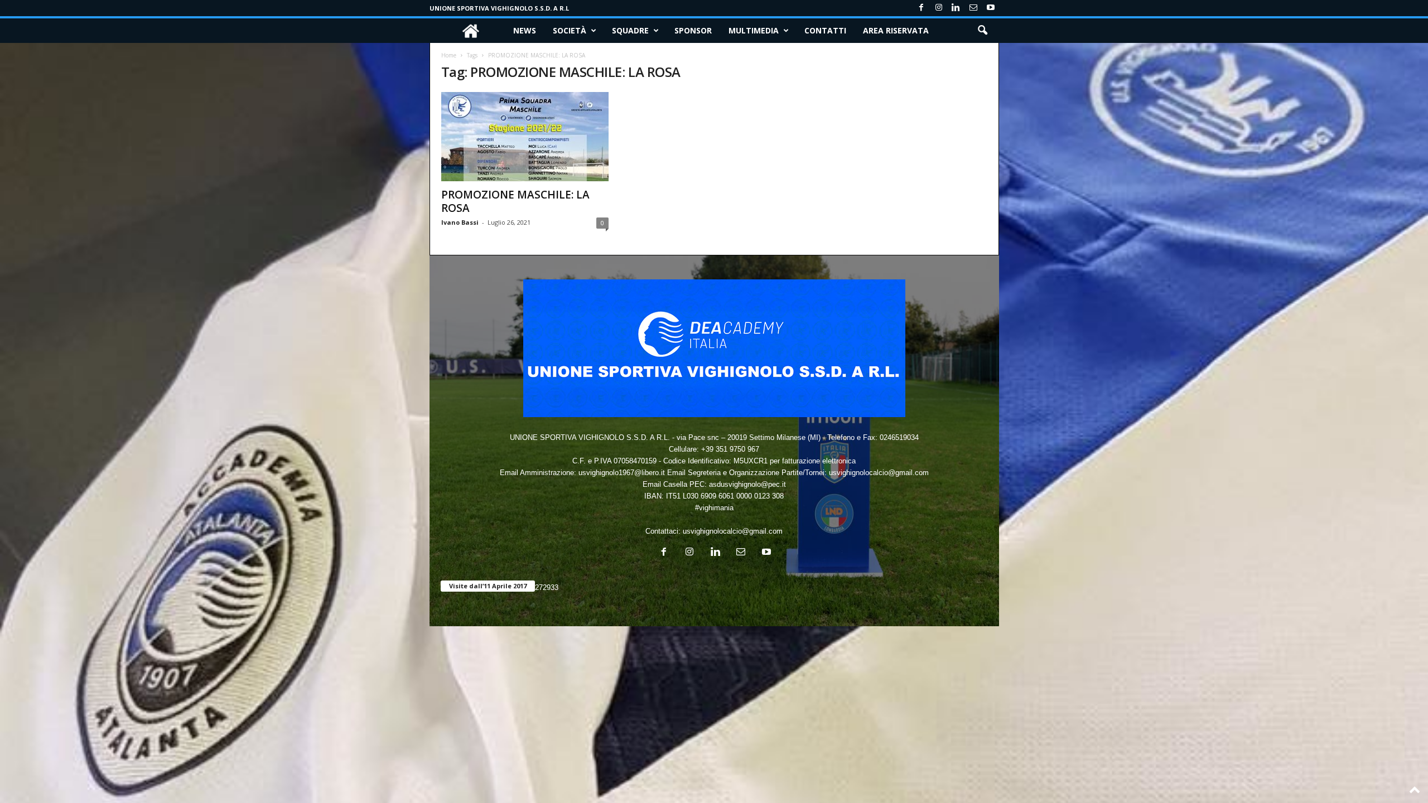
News (524, 30)
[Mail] (973, 8)
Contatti (825, 30)
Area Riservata (896, 30)
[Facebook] (921, 8)
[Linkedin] (956, 8)
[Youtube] (990, 8)
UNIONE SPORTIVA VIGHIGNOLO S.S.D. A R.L (499, 8)
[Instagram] (938, 8)
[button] (982, 30)
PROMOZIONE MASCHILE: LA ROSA (515, 201)
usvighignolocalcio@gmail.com (733, 531)
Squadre (630, 30)
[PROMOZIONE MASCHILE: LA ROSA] (525, 136)
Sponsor (693, 30)
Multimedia (754, 30)
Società (569, 30)
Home (448, 55)
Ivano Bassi (460, 222)
